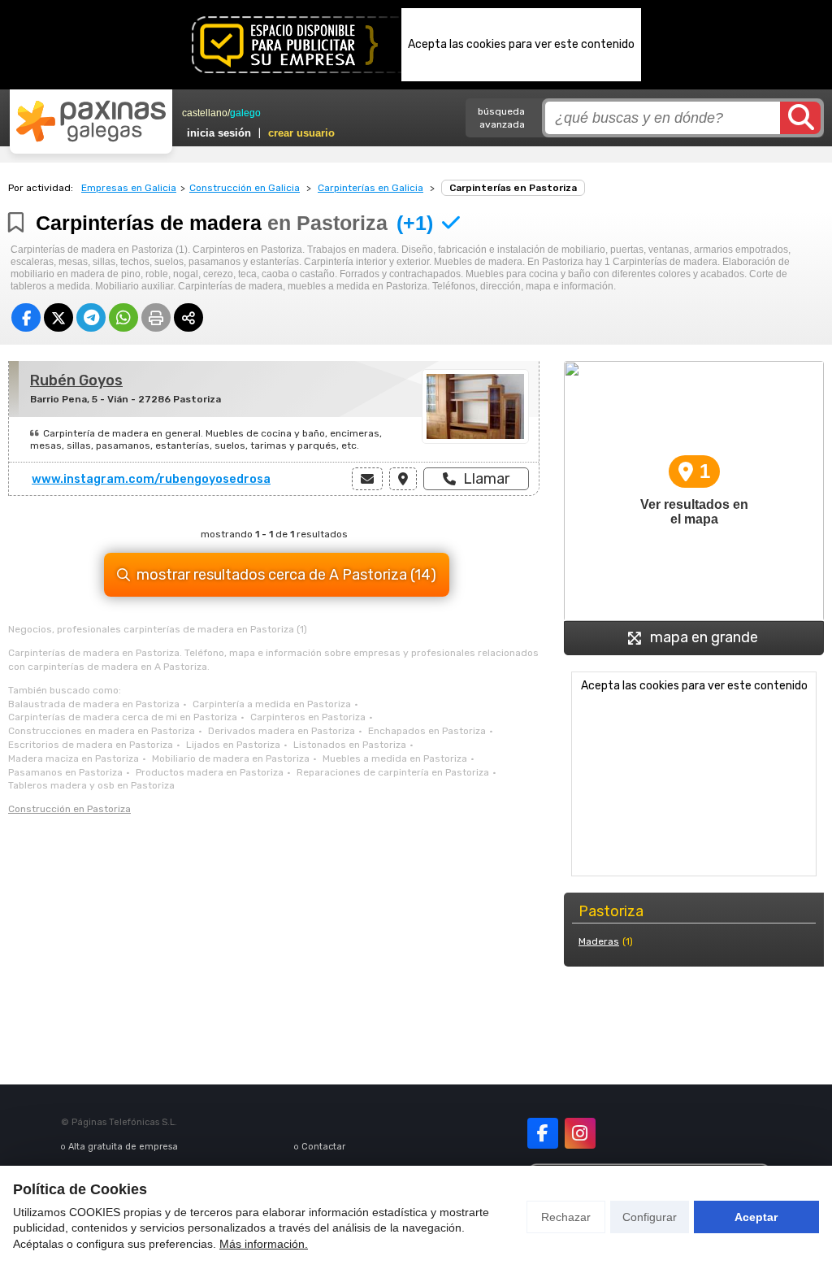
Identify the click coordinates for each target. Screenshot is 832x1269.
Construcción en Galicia (244, 187)
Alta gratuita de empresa (123, 1146)
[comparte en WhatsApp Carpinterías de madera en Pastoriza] (123, 317)
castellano (205, 113)
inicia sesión (219, 133)
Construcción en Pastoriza (69, 809)
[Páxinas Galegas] (91, 121)
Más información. (263, 1243)
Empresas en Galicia (128, 187)
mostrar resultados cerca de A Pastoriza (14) (286, 575)
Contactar (323, 1146)
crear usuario (301, 133)
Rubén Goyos (76, 380)
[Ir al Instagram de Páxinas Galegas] (580, 1133)
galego (245, 113)
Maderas (598, 941)
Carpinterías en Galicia (370, 187)
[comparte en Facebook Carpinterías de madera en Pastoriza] (26, 317)
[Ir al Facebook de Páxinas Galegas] (542, 1133)
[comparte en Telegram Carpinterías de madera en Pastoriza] (91, 317)
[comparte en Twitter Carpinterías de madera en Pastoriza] (58, 317)
